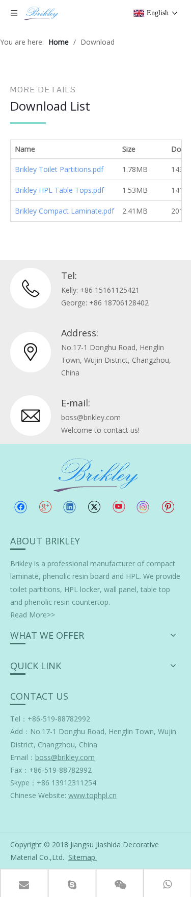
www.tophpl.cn (92, 795)
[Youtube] (118, 506)
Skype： (23, 782)
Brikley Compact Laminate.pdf (64, 211)
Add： (20, 731)
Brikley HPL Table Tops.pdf (59, 190)
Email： (52, 757)
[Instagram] (143, 507)
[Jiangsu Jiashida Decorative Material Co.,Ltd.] (95, 474)
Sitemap (81, 857)
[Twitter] (94, 506)
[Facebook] (20, 506)
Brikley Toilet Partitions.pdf (59, 169)
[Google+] (45, 506)
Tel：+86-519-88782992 (50, 718)
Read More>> (32, 614)
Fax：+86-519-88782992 (51, 770)
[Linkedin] (69, 506)
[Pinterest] (167, 506)
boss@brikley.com (91, 417)
